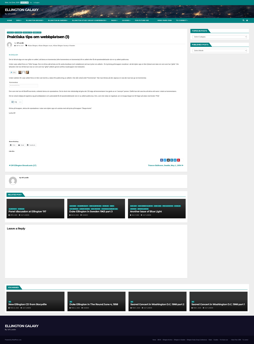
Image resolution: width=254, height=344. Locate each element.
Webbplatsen (37, 32)
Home (9, 20)
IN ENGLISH (13, 55)
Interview (133, 208)
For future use (142, 20)
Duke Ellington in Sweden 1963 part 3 (91, 211)
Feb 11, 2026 (75, 308)
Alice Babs (73, 205)
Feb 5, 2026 (136, 308)
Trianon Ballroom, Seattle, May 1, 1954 (165, 165)
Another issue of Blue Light (146, 211)
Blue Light (134, 205)
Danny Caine (157, 205)
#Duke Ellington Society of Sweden (64, 45)
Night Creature (95, 208)
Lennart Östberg (85, 208)
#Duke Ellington (33, 45)
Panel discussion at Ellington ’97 (27, 211)
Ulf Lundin (20, 43)
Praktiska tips (27, 32)
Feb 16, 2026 (14, 308)
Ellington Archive (34, 20)
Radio (114, 20)
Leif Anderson (74, 208)
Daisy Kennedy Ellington (145, 205)
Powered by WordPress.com (13, 340)
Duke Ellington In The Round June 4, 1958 (93, 304)
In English (36, 2)
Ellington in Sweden (57, 20)
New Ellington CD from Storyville (27, 304)
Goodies (126, 20)
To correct (181, 20)
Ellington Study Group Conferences (89, 20)
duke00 (85, 215)
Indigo (112, 205)
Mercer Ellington (143, 208)
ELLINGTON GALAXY (21, 10)
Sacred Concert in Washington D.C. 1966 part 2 (157, 304)
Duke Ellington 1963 (95, 205)
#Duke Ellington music (45, 45)
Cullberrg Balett (83, 205)
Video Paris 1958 (164, 20)
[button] (243, 20)
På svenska (18, 32)
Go (31, 2)
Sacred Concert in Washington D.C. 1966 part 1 (218, 304)
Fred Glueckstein (168, 205)
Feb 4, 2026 (197, 308)
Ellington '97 (13, 208)
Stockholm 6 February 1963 (109, 208)
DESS (18, 20)
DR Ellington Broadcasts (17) (23, 165)
